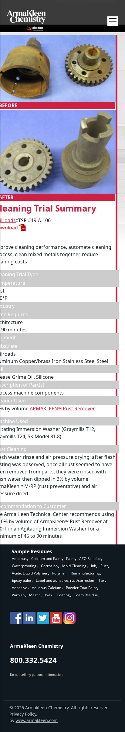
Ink (93, 565)
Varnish (18, 595)
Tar (101, 580)
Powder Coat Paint (81, 587)
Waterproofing (24, 565)
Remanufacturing (85, 573)
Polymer (59, 573)
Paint (70, 558)
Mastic (34, 595)
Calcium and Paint (46, 558)
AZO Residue (90, 558)
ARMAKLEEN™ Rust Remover (62, 408)
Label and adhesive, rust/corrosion (65, 580)
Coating (63, 595)
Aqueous (19, 558)
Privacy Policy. (23, 714)
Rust (104, 565)
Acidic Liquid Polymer (30, 573)
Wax (48, 595)
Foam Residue (86, 595)
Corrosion (49, 565)
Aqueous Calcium (46, 587)
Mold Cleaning (74, 565)
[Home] (26, 20)
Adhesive (19, 587)
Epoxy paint (21, 580)
